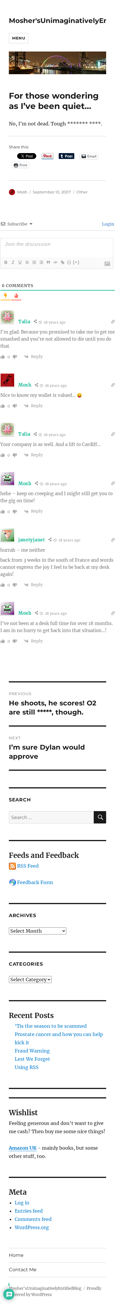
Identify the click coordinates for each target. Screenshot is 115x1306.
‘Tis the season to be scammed (51, 1026)
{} (69, 262)
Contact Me (23, 1269)
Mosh (22, 192)
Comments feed (33, 1219)
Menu (18, 38)
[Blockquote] (48, 262)
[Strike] (26, 262)
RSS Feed (27, 866)
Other (82, 192)
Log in (22, 1203)
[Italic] (12, 262)
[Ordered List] (33, 262)
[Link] (62, 262)
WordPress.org (32, 1227)
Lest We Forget (32, 1059)
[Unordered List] (41, 262)
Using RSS (27, 1067)
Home (16, 1255)
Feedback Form (34, 882)
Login (107, 224)
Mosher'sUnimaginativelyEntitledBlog (45, 1288)
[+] (76, 262)
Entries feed (29, 1211)
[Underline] (19, 262)
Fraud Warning (32, 1051)
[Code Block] (55, 262)
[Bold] (5, 262)
